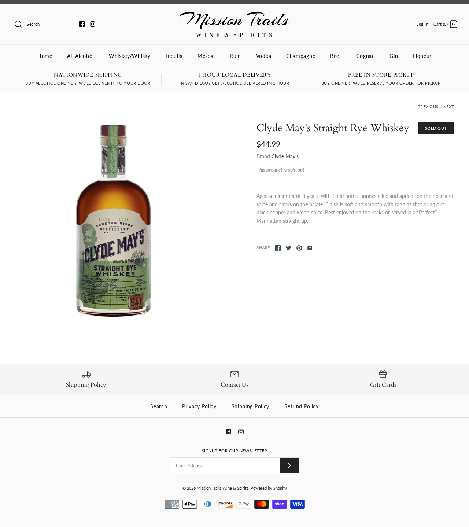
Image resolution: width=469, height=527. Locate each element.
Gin (393, 56)
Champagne (300, 56)
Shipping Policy (251, 406)
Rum (235, 56)
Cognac (365, 56)
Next (448, 106)
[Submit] (289, 465)
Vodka (264, 56)
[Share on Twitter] (288, 248)
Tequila (173, 56)
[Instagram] (92, 24)
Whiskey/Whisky (130, 56)
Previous (428, 106)
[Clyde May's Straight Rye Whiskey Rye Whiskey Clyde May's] (114, 221)
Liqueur (422, 56)
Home (44, 56)
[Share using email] (310, 248)
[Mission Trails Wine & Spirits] (234, 15)
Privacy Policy (199, 406)
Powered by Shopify (269, 488)
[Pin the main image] (299, 248)
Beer (335, 56)
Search (158, 406)
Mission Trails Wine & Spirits (222, 488)
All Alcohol (80, 56)
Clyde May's (285, 156)
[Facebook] (82, 24)
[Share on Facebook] (278, 248)
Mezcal (206, 56)
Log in (422, 24)
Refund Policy (301, 406)
